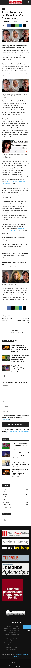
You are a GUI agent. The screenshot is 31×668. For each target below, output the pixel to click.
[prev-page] (3, 376)
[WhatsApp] (17, 25)
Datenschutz (5, 419)
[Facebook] (9, 25)
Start (3, 6)
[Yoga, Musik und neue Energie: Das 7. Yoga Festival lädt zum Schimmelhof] (6, 368)
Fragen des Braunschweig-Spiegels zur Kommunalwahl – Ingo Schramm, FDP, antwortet (20, 462)
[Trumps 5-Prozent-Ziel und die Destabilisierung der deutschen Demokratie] (6, 454)
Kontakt (5, 661)
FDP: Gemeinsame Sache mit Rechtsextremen (7, 320)
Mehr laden (15, 480)
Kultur (7, 6)
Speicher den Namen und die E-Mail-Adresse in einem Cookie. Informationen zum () (15, 417)
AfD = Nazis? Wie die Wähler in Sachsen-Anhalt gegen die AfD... (20, 445)
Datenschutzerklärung (14, 661)
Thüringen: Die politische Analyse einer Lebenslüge (22, 320)
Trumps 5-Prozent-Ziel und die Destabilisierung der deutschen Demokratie (20, 454)
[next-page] (5, 376)
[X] (13, 25)
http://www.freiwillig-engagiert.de (15, 332)
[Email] (24, 25)
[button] (3, 2)
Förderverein (15, 663)
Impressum (23, 661)
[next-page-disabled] (5, 520)
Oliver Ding (6, 21)
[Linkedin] (20, 25)
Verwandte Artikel (8, 341)
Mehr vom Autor (19, 341)
